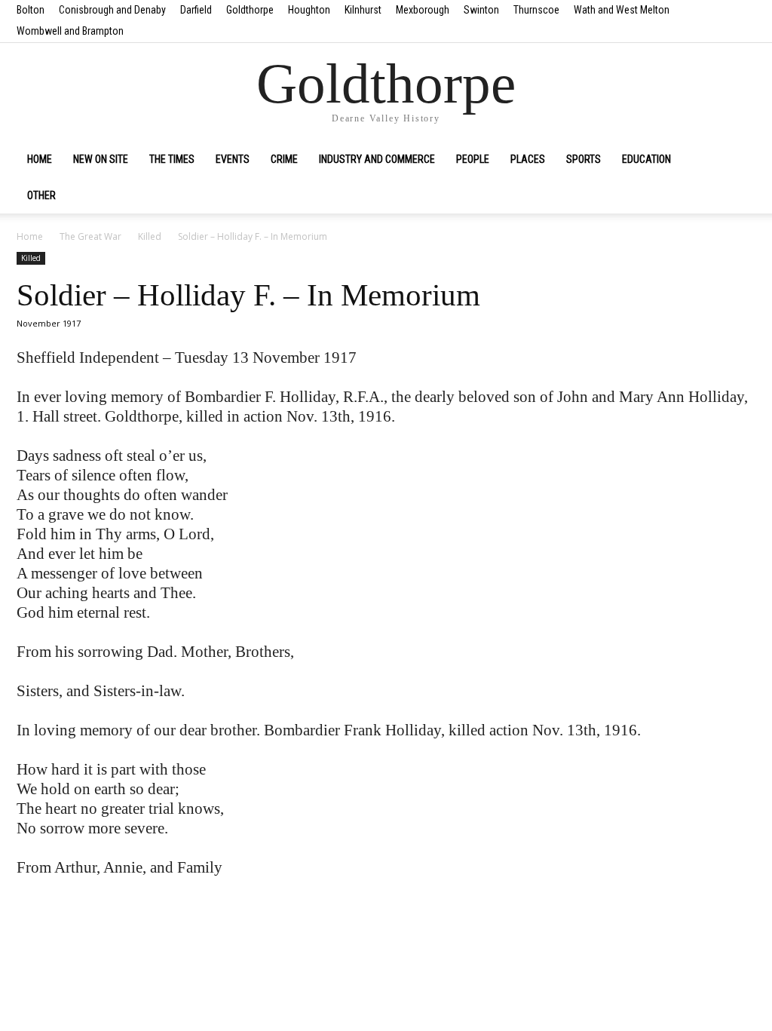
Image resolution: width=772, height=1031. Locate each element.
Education (646, 159)
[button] (737, 159)
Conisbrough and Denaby (112, 10)
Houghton (309, 10)
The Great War (90, 236)
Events (233, 159)
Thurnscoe (536, 10)
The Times (172, 159)
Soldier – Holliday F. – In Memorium (248, 295)
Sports (583, 159)
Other (41, 195)
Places (527, 159)
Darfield (196, 10)
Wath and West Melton (621, 10)
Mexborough (422, 10)
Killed (149, 236)
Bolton (30, 10)
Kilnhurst (363, 10)
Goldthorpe (250, 10)
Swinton (481, 10)
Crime (284, 159)
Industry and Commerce (377, 159)
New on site (100, 159)
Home (39, 159)
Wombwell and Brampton (70, 31)
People (472, 159)
